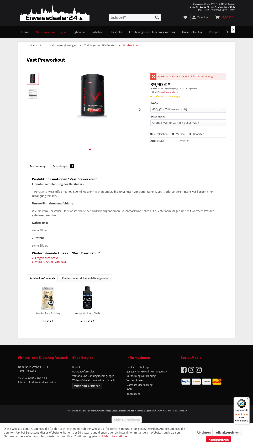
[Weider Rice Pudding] (48, 298)
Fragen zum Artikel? (47, 258)
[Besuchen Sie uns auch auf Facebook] (184, 369)
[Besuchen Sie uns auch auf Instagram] (191, 369)
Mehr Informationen (115, 436)
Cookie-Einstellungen (138, 367)
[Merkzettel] (185, 17)
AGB (129, 389)
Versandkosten (135, 380)
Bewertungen (62, 166)
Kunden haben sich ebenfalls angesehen (85, 278)
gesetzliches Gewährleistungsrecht (146, 371)
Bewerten (198, 134)
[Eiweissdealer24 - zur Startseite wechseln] (54, 13)
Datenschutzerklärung (139, 384)
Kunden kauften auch (42, 278)
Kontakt (76, 367)
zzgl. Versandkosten (170, 92)
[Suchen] (157, 17)
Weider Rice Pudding (48, 313)
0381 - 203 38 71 (38, 378)
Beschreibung (37, 166)
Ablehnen (204, 432)
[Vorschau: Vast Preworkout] (33, 79)
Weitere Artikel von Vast (50, 262)
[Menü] (247, 399)
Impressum (133, 393)
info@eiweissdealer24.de (41, 382)
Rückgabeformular (83, 371)
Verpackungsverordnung (141, 375)
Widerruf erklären (87, 386)
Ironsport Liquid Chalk (87, 313)
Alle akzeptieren (228, 432)
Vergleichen (160, 134)
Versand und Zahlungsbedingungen (93, 375)
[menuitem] (135, 17)
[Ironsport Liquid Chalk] (87, 298)
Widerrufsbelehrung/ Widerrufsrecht (93, 380)
